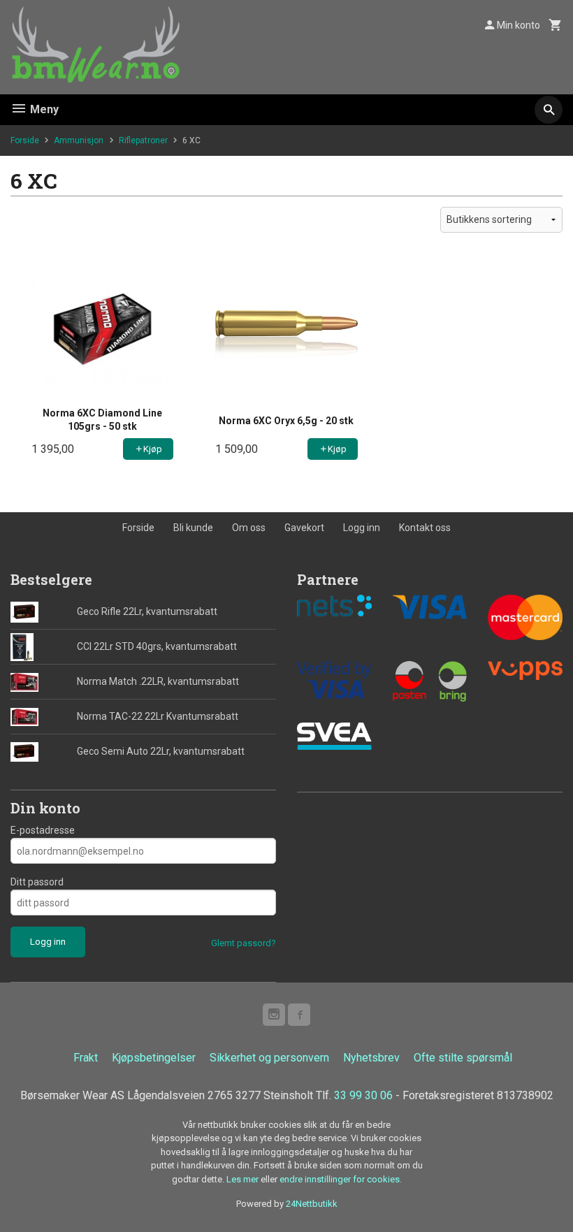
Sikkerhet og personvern (269, 1057)
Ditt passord (37, 881)
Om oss (249, 527)
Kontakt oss (425, 527)
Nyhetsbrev (371, 1057)
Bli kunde (193, 527)
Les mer (243, 1179)
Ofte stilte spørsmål (463, 1057)
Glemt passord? (243, 943)
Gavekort (304, 527)
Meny (43, 109)
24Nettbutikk (312, 1203)
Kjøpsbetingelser (154, 1057)
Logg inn (361, 527)
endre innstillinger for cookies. (341, 1179)
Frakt (85, 1057)
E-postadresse (42, 830)
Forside (24, 140)
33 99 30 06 (363, 1095)
